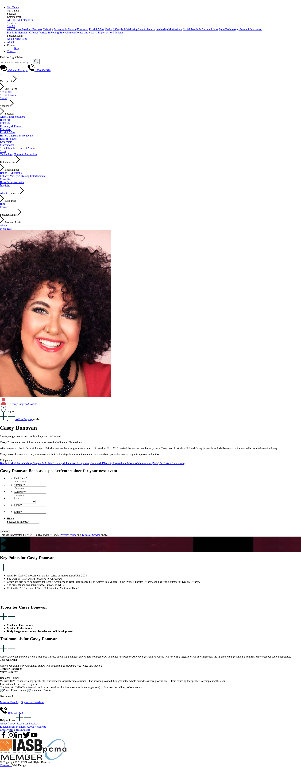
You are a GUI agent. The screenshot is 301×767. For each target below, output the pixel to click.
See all (3, 98)
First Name (21, 478)
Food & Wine (96, 29)
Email (18, 511)
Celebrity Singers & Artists (22, 404)
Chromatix (6, 765)
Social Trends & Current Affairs (200, 29)
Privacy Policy (68, 534)
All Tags (11, 19)
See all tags (6, 91)
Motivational (175, 29)
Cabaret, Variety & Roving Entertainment (52, 32)
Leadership (162, 29)
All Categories (25, 19)
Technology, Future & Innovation (243, 29)
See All (11, 26)
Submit (5, 531)
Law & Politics (146, 29)
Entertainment (8, 726)
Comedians (81, 32)
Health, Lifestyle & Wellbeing (121, 29)
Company (20, 491)
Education (82, 29)
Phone (18, 504)
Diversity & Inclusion (64, 463)
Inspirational (120, 463)
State (17, 498)
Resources (23, 723)
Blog (2, 203)
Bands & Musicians (18, 32)
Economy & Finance (65, 29)
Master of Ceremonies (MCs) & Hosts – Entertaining (156, 463)
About (11, 38)
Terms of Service (91, 534)
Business (37, 29)
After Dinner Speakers (19, 29)
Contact (4, 207)
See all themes (8, 95)
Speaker (33, 723)
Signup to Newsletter (32, 702)
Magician (118, 32)
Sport (222, 29)
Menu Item (21, 38)
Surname (19, 484)
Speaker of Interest (18, 521)
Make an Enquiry (9, 702)
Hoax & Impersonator (100, 32)
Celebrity (48, 29)
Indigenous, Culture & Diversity (95, 463)
